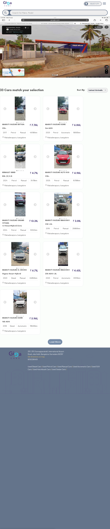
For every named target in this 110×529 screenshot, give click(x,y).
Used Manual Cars (65, 366)
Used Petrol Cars (49, 366)
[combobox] (59, 12)
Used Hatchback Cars (42, 369)
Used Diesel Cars (35, 366)
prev (4, 108)
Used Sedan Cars (59, 369)
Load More (55, 342)
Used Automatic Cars (82, 366)
